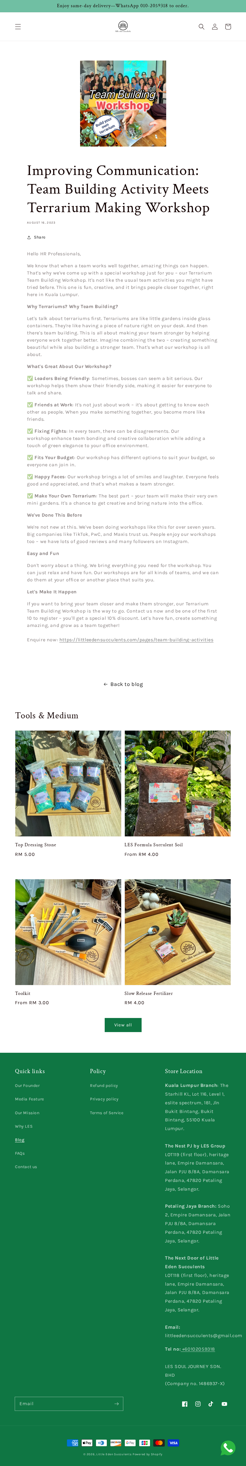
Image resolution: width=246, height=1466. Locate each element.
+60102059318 (198, 1349)
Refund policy (104, 1085)
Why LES (23, 1126)
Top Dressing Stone (35, 845)
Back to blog (126, 684)
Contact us (26, 1166)
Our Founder (27, 1085)
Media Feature (29, 1099)
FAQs (20, 1153)
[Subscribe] (116, 1403)
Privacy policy (104, 1099)
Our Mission (27, 1112)
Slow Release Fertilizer (148, 993)
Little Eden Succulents (113, 1454)
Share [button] (40, 237)
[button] (18, 26)
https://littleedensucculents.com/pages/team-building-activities (136, 639)
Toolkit (22, 993)
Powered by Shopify (148, 1454)
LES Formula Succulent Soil (153, 845)
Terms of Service (107, 1112)
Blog (19, 1139)
